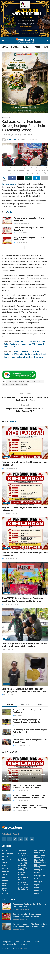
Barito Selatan (7, 853)
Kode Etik (37, 942)
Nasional (15, 47)
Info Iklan (27, 942)
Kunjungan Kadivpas (34, 381)
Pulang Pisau (39, 882)
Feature (5, 868)
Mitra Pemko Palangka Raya (40, 861)
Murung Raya (39, 870)
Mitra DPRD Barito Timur (23, 859)
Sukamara (38, 891)
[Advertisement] (25, 963)
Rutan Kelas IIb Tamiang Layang (15, 384)
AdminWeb (13, 139)
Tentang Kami (6, 942)
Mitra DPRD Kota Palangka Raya (24, 878)
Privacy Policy (24, 944)
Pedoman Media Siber (9, 944)
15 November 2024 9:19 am (29, 139)
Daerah (26, 47)
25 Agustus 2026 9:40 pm (21, 790)
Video (36, 894)
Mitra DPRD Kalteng (22, 869)
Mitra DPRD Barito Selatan (23, 854)
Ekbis (46, 47)
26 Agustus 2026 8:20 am (22, 223)
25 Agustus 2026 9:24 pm (21, 810)
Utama (5, 47)
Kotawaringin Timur (7, 889)
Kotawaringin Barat (7, 884)
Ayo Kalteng (11, 948)
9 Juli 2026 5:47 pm (8, 649)
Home (4, 117)
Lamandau (22, 850)
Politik (36, 879)
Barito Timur (7, 856)
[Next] (27, 247)
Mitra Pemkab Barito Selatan (23, 888)
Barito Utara (6, 859)
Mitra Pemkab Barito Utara (39, 851)
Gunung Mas (6, 871)
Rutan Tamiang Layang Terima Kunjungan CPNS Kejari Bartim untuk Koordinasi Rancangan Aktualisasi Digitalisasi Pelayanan (25, 354)
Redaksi (17, 942)
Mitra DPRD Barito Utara (22, 864)
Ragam (37, 885)
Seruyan (37, 888)
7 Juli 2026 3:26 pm (8, 695)
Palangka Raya (40, 876)
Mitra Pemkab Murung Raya (39, 856)
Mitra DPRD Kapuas (22, 874)
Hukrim (36, 47)
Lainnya (9, 117)
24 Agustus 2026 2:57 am (22, 242)
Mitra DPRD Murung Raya (23, 883)
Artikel (4, 850)
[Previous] (23, 247)
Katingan (5, 880)
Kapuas (4, 877)
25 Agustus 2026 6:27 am (22, 232)
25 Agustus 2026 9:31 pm (21, 800)
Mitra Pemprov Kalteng (40, 866)
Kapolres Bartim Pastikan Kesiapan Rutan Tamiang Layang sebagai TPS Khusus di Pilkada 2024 (24, 344)
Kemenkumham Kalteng (16, 381)
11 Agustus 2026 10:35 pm (10, 604)
